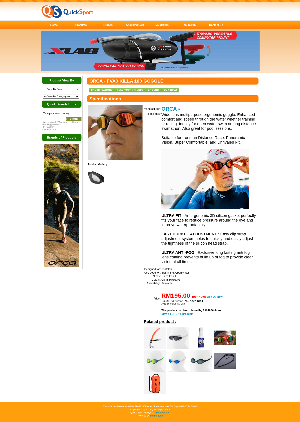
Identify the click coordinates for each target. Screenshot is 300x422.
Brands (108, 25)
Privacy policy (162, 412)
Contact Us (216, 25)
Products (81, 25)
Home (54, 25)
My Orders (162, 25)
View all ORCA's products (177, 314)
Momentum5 (156, 415)
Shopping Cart (135, 25)
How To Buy (189, 25)
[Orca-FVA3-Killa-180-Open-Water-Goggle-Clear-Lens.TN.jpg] (96, 184)
